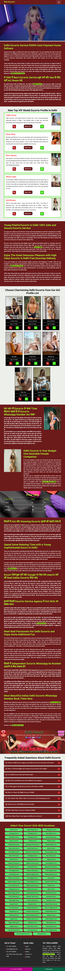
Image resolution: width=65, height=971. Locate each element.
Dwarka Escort (32, 841)
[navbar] (59, 2)
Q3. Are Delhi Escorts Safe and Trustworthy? (19, 774)
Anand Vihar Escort (32, 848)
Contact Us (28, 954)
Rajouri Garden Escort (32, 885)
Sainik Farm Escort (32, 889)
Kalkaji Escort (14, 919)
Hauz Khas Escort (51, 855)
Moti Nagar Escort (32, 878)
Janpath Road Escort (14, 863)
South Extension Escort (23, 934)
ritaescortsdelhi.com (48, 954)
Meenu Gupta (11, 177)
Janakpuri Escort (51, 915)
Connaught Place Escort (32, 844)
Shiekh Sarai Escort (51, 893)
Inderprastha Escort (32, 859)
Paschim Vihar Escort (14, 930)
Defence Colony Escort (32, 852)
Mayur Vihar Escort (14, 922)
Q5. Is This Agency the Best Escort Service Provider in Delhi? (24, 786)
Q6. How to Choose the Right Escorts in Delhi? (19, 792)
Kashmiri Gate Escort (32, 919)
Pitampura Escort (32, 837)
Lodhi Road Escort (14, 874)
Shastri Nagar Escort (51, 930)
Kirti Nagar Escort (14, 870)
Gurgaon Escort (14, 904)
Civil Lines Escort (14, 908)
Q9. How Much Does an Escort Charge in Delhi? (20, 810)
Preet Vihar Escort (14, 885)
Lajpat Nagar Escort (32, 829)
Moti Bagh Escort (51, 922)
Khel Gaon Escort (32, 867)
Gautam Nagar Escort (51, 852)
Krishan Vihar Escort (32, 870)
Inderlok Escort (14, 859)
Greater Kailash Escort (32, 915)
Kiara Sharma (11, 155)
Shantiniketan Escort (32, 893)
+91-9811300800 (11, 946)
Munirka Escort (51, 841)
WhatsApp (49, 969)
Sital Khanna (11, 200)
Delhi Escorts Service (17, 73)
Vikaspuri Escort (41, 934)
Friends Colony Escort (32, 911)
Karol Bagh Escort (51, 833)
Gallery (27, 951)
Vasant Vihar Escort (32, 900)
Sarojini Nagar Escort (14, 893)
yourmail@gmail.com (12, 949)
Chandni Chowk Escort (51, 904)
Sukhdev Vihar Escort (32, 896)
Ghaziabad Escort (14, 915)
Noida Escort (51, 878)
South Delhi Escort (14, 896)
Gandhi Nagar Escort (51, 911)
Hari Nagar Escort (32, 855)
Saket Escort (14, 829)
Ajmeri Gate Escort (14, 848)
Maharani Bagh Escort (32, 874)
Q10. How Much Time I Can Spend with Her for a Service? (23, 816)
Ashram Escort (51, 848)
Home (27, 946)
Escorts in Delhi (55, 702)
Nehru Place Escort (32, 926)
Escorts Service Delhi (49, 481)
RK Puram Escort (32, 930)
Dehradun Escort (51, 900)
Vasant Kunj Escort (51, 837)
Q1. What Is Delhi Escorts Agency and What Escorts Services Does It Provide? (29, 762)
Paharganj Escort (32, 833)
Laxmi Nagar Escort (51, 870)
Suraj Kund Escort (51, 896)
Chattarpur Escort (14, 837)
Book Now (28, 126)
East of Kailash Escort (51, 908)
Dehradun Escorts (17, 725)
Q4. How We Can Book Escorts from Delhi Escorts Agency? (23, 780)
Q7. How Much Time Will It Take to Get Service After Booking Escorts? (27, 798)
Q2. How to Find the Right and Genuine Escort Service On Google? (26, 768)
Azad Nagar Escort (14, 852)
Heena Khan (10, 134)
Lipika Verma (11, 115)
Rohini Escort (51, 885)
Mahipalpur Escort (51, 829)
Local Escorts (41, 623)
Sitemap (27, 957)
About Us (27, 949)
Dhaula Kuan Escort (32, 908)
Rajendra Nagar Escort (14, 882)
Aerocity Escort (13, 841)
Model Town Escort (13, 878)
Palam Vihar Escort (51, 926)
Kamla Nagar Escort (51, 863)
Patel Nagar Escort (32, 882)
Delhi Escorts (37, 84)
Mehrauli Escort (32, 922)
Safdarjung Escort (14, 889)
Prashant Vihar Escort (51, 882)
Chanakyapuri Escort (14, 844)
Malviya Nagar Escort (51, 874)
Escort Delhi (38, 247)
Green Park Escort (14, 855)
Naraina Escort (14, 926)
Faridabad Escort (14, 911)
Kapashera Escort (14, 867)
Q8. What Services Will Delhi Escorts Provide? (19, 804)
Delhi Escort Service (16, 266)
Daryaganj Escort (14, 833)
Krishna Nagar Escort (51, 919)
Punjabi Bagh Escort (51, 844)
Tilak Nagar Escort (14, 900)
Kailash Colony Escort (32, 863)
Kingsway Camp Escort (51, 867)
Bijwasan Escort (32, 904)
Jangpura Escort (51, 859)
